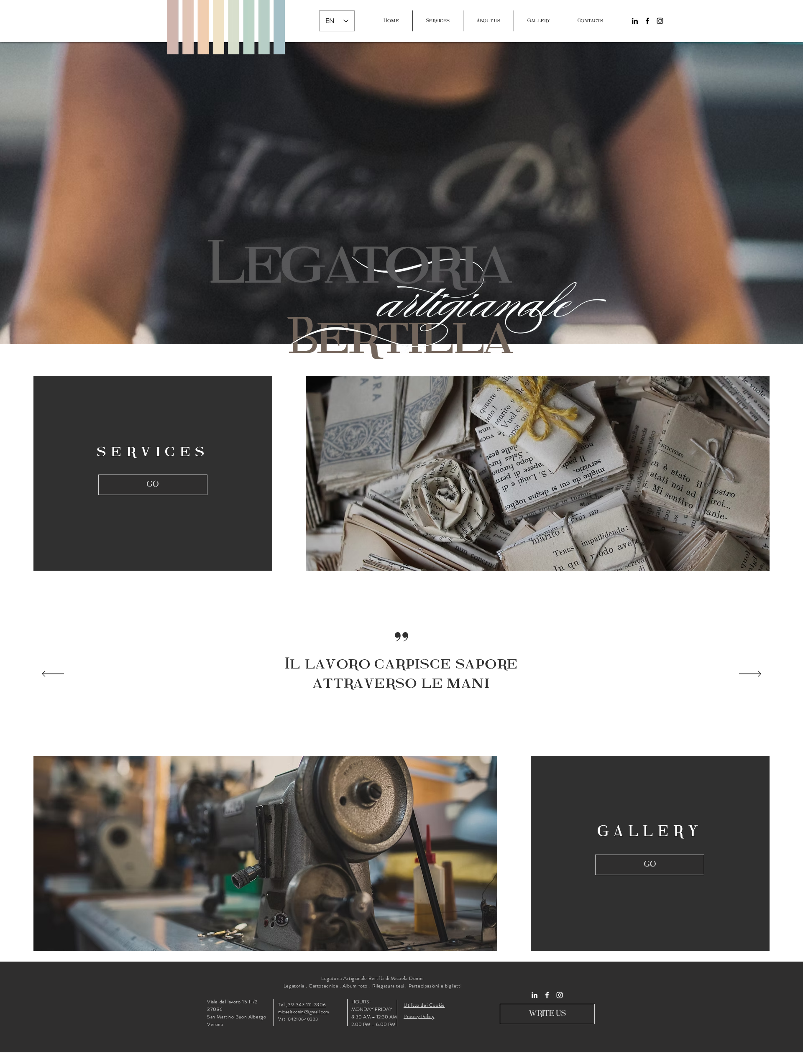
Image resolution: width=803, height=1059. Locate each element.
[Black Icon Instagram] (660, 21)
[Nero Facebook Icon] (647, 21)
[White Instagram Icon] (559, 995)
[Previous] (53, 674)
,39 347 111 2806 (306, 1004)
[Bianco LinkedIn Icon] (534, 995)
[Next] (750, 674)
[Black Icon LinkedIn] (635, 21)
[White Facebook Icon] (547, 995)
